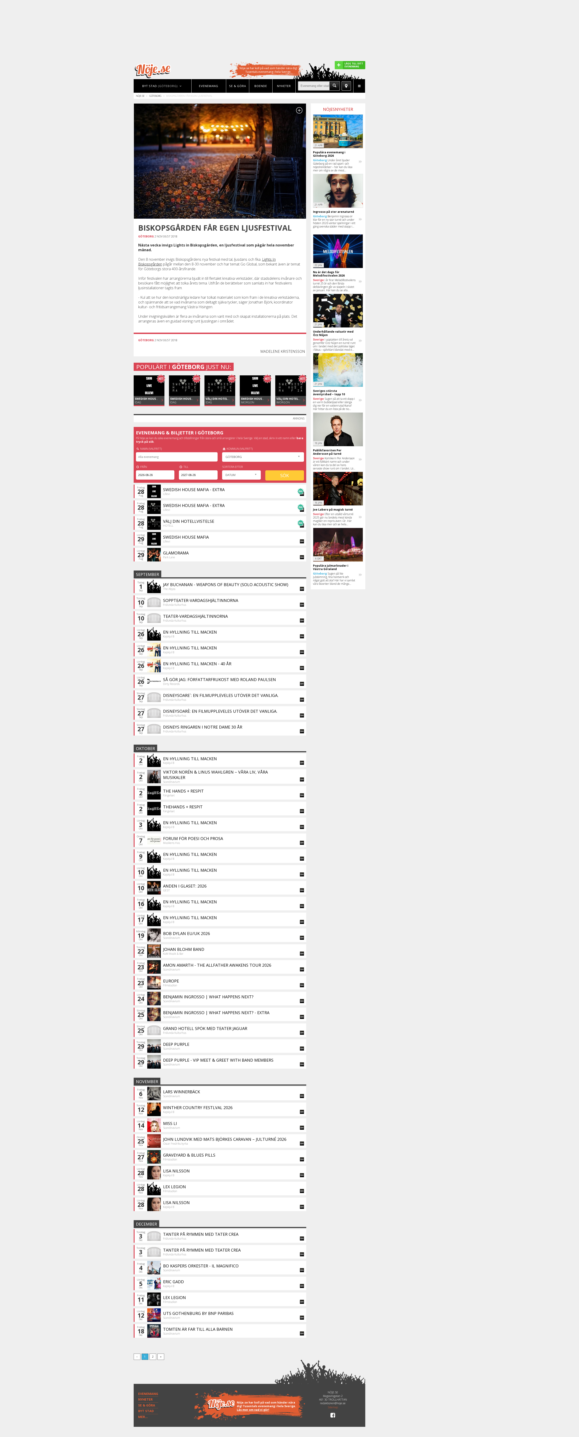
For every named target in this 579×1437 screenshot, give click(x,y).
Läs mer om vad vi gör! (253, 1410)
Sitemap (333, 1407)
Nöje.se (140, 95)
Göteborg (155, 95)
